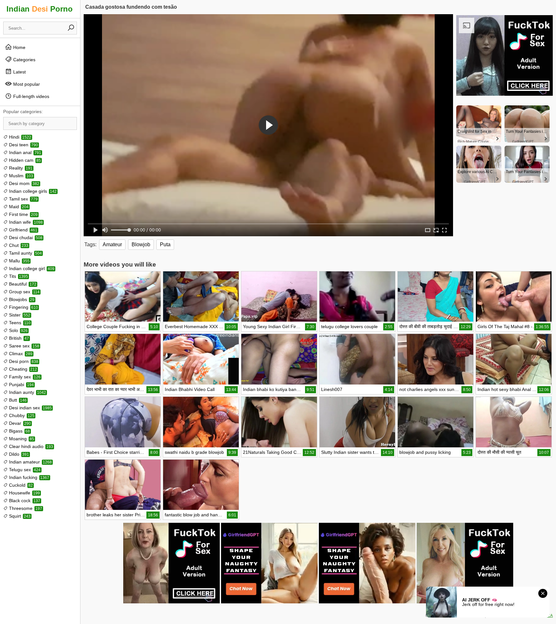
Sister (19, 314)
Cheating (22, 369)
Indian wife (25, 222)
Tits (18, 276)
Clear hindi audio (30, 446)
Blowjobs (21, 299)
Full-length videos (30, 96)
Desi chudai (25, 237)
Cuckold (20, 485)
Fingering (23, 307)
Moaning (21, 438)
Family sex (24, 376)
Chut (18, 245)
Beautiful (22, 284)
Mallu (19, 260)
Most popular (26, 84)
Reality (20, 168)
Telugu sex (24, 469)
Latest (19, 71)
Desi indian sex (30, 407)
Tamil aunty (25, 253)
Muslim (20, 175)
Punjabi (21, 384)
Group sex (24, 291)
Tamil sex (23, 198)
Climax (20, 353)
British (18, 338)
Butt (17, 400)
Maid (18, 206)
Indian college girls (32, 191)
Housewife (24, 492)
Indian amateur (30, 461)
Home (18, 47)
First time (23, 214)
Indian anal (24, 152)
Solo (18, 330)
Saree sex (23, 345)
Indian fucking (28, 477)
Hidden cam (24, 160)
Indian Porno (39, 9)
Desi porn (23, 361)
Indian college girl (31, 268)
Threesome (25, 508)
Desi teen (23, 144)
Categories (23, 59)
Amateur (112, 244)
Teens (19, 322)
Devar (19, 423)
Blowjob (141, 244)
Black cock (24, 500)
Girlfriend (22, 229)
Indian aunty (27, 392)
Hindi (19, 137)
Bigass (19, 431)
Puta (165, 244)
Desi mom (23, 183)
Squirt (19, 516)
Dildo (18, 454)
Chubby (21, 415)
